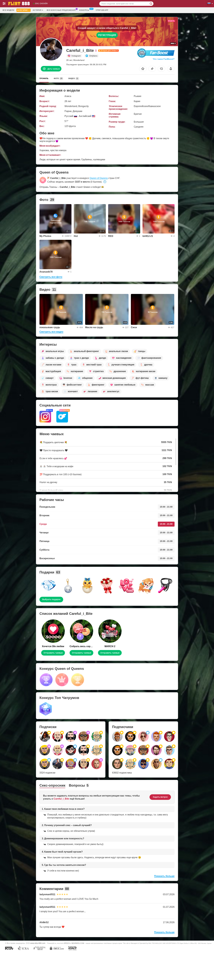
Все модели (8, 10)
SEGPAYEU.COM (77, 943)
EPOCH (67, 943)
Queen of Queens (99, 178)
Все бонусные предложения (61, 10)
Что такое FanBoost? (164, 59)
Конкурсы (84, 10)
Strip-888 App (102, 10)
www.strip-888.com (37, 943)
